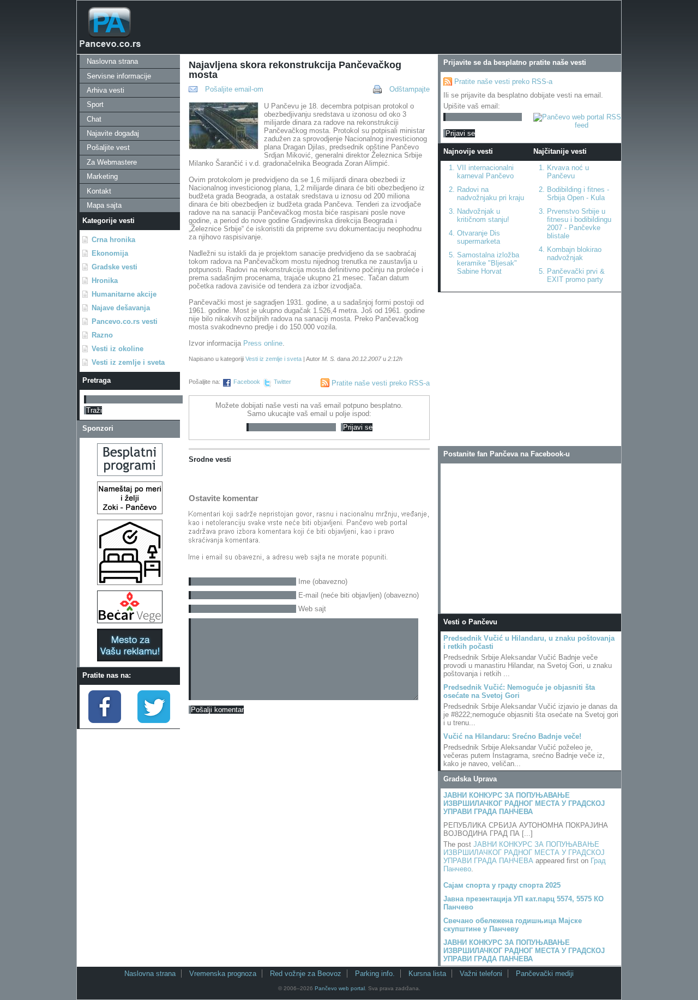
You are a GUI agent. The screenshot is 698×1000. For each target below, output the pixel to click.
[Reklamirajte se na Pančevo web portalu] (130, 659)
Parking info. (375, 973)
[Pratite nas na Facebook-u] (104, 720)
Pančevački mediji (545, 973)
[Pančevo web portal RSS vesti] (577, 125)
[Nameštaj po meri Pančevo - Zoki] (130, 512)
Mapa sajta (104, 205)
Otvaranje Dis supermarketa (478, 237)
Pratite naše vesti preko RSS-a (381, 383)
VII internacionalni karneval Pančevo (485, 172)
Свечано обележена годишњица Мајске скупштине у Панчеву (512, 925)
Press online (262, 343)
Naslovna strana (112, 61)
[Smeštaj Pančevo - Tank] (130, 583)
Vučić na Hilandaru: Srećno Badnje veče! (512, 736)
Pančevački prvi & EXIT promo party (576, 275)
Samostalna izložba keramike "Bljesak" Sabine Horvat (488, 263)
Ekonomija (110, 253)
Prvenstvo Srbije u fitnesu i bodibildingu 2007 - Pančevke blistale (579, 223)
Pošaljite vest (108, 147)
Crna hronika (113, 240)
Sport (95, 104)
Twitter (282, 381)
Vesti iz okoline (117, 349)
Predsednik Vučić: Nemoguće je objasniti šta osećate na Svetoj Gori (519, 691)
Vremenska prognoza (222, 973)
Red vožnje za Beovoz (305, 973)
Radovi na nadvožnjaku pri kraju (490, 193)
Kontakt (99, 191)
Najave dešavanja (121, 308)
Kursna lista (427, 973)
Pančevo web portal (340, 988)
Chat (94, 119)
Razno (102, 335)
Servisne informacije (119, 76)
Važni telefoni (481, 973)
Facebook (246, 381)
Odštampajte (409, 89)
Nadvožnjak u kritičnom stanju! (483, 215)
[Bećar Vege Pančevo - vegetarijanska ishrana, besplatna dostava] (130, 621)
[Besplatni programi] (130, 473)
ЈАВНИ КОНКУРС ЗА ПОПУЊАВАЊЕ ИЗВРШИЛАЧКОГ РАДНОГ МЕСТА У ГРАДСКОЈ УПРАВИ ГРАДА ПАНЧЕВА (524, 803)
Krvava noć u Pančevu (568, 172)
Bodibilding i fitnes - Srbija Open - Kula (578, 193)
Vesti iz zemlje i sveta (128, 362)
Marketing (102, 176)
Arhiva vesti (105, 90)
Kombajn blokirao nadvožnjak (574, 253)
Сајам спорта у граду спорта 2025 (502, 885)
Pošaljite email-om (234, 89)
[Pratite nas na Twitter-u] (153, 720)
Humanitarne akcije (124, 294)
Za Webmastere (112, 162)
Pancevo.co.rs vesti (125, 321)
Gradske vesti (114, 267)
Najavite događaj (113, 133)
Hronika (105, 280)
